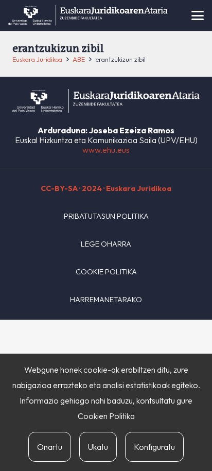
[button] (197, 15)
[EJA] (88, 15)
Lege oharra (106, 244)
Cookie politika (106, 271)
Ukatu (98, 447)
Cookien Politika (106, 416)
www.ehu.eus (106, 150)
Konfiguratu (154, 447)
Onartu (49, 447)
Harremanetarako (106, 299)
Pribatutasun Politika (106, 216)
